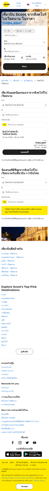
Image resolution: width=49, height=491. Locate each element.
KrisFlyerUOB (7, 391)
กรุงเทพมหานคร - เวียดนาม (12, 257)
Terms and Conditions (25, 478)
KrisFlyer (5, 388)
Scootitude (6, 367)
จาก (5, 41)
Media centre (7, 371)
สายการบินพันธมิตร (9, 378)
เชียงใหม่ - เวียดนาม (9, 272)
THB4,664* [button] (12, 23)
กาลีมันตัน (5, 313)
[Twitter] (27, 442)
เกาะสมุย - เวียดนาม (9, 254)
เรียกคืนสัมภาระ (7, 428)
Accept (24, 486)
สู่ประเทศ (5, 462)
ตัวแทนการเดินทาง (9, 401)
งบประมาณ (5, 120)
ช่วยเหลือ (5, 414)
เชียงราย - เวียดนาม (9, 268)
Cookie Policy (39, 481)
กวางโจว (5, 305)
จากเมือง (33, 465)
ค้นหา (24, 66)
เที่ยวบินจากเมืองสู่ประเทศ (38, 462)
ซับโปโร (4, 342)
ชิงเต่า (3, 338)
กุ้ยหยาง (4, 316)
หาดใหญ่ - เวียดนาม (9, 275)
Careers (4, 374)
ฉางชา (4, 334)
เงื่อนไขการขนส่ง (8, 418)
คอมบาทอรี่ (6, 323)
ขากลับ (28, 56)
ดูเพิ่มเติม (24, 352)
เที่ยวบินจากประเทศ (21, 465)
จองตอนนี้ (24, 152)
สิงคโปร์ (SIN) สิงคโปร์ (13, 44)
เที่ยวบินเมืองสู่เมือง (22, 462)
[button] (24, 31)
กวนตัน (4, 302)
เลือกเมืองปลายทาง (11, 51)
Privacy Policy (8, 478)
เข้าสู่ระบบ (18, 4)
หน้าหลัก (4, 81)
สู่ (4, 49)
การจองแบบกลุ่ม (8, 404)
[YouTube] (34, 442)
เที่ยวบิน (16, 81)
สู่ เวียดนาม (28, 81)
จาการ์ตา (5, 331)
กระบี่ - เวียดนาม (8, 264)
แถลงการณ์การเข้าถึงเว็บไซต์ (13, 432)
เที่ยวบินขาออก (9, 56)
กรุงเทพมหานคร (8, 298)
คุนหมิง (4, 327)
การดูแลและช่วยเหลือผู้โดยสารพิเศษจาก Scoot (20, 421)
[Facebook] (12, 442)
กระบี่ (3, 295)
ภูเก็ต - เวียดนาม (7, 261)
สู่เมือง (12, 462)
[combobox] (24, 105)
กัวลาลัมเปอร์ (6, 309)
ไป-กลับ (7, 31)
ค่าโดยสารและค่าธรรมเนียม (12, 425)
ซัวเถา (3, 345)
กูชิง (3, 320)
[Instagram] (20, 442)
